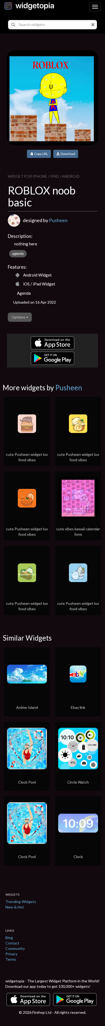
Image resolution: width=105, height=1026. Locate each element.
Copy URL (40, 154)
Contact (12, 943)
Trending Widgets (20, 901)
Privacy (11, 954)
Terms (10, 959)
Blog (9, 937)
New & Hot (14, 907)
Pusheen (58, 220)
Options (18, 317)
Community (15, 948)
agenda (18, 253)
